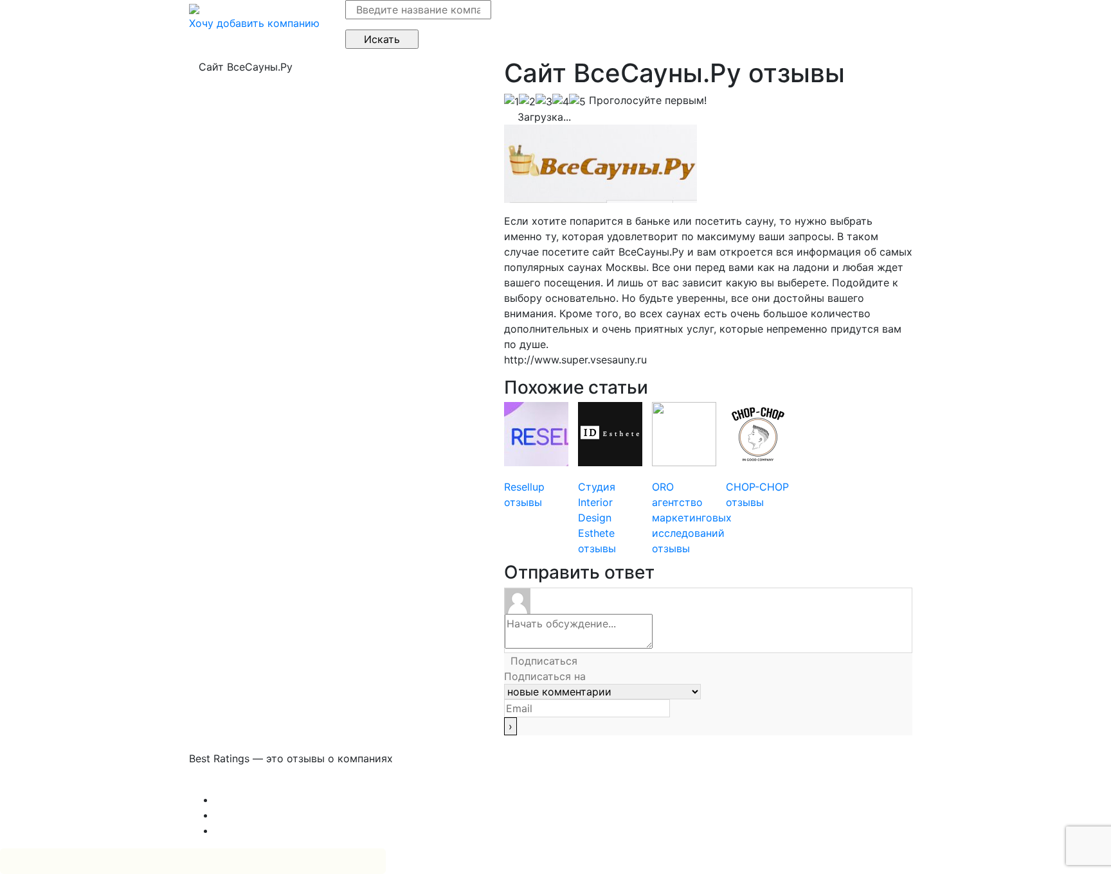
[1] (511, 101)
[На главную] (194, 7)
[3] (544, 101)
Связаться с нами (234, 784)
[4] (560, 101)
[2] (527, 101)
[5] (577, 101)
